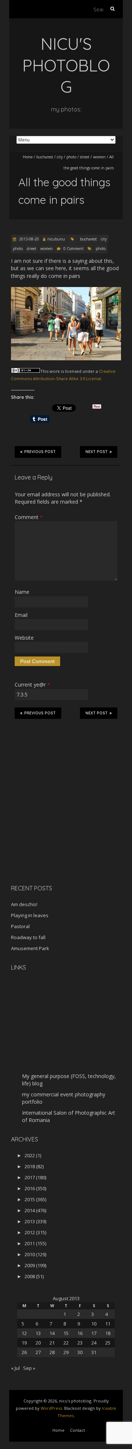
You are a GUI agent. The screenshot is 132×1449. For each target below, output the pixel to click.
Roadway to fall (28, 937)
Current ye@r (32, 684)
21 (52, 1342)
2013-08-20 (28, 239)
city (60, 156)
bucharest (44, 156)
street (84, 156)
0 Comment (73, 248)
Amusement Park (30, 948)
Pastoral (20, 926)
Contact (77, 1430)
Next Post (96, 451)
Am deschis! (24, 904)
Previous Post (40, 451)
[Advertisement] (57, 827)
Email (21, 614)
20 (38, 1342)
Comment (29, 517)
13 (38, 1333)
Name (22, 591)
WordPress (51, 1408)
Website (24, 637)
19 (24, 1342)
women (99, 156)
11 (107, 1323)
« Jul (15, 1368)
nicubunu (56, 239)
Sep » (29, 1368)
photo (71, 156)
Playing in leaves (29, 915)
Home (28, 156)
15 (66, 1333)
